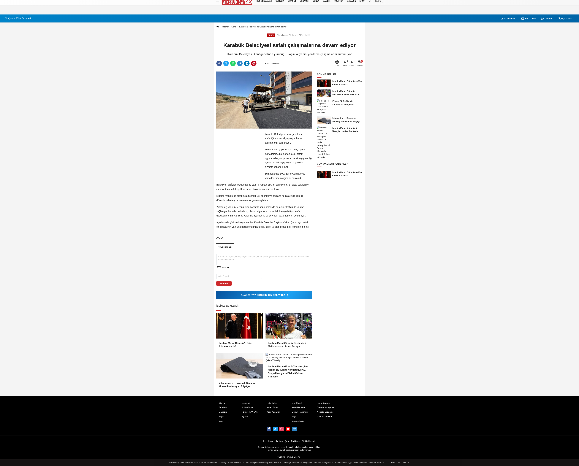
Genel (234, 27)
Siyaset (245, 416)
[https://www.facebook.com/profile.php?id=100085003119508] (269, 429)
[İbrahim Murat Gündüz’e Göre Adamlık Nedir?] (239, 326)
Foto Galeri (530, 18)
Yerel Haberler (298, 407)
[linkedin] (247, 63)
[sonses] (294, 429)
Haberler (225, 27)
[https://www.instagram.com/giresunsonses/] (281, 429)
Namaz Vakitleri (324, 416)
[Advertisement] (202, 55)
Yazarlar (548, 18)
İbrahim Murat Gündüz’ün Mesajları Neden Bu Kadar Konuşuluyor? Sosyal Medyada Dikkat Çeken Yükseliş (288, 368)
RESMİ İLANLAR (250, 412)
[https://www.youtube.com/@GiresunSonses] (288, 429)
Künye (271, 441)
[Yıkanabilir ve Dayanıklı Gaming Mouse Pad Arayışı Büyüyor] (239, 366)
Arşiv (294, 416)
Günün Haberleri (300, 412)
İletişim (279, 441)
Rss (264, 441)
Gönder (224, 283)
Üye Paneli (566, 18)
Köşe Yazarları (273, 412)
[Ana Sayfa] (217, 27)
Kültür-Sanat (247, 407)
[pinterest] (253, 63)
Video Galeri (509, 18)
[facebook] (219, 63)
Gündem (223, 407)
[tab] (225, 247)
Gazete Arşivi (298, 421)
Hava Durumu (323, 403)
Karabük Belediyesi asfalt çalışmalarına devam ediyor (262, 27)
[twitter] (226, 63)
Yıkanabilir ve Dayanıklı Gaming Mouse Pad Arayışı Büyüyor (237, 385)
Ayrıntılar (395, 463)
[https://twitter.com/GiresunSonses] (275, 429)
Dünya (222, 403)
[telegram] (240, 63)
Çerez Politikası (292, 441)
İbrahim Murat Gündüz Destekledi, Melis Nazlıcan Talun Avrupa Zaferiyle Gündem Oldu (287, 345)
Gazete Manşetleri (325, 407)
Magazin (223, 412)
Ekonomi (246, 403)
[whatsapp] (233, 63)
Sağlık (222, 416)
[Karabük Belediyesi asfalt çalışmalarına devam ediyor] (264, 100)
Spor (221, 421)
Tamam (406, 463)
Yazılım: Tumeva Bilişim (288, 457)
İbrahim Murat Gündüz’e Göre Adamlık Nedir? (235, 345)
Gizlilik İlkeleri (308, 441)
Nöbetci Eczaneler (325, 412)
